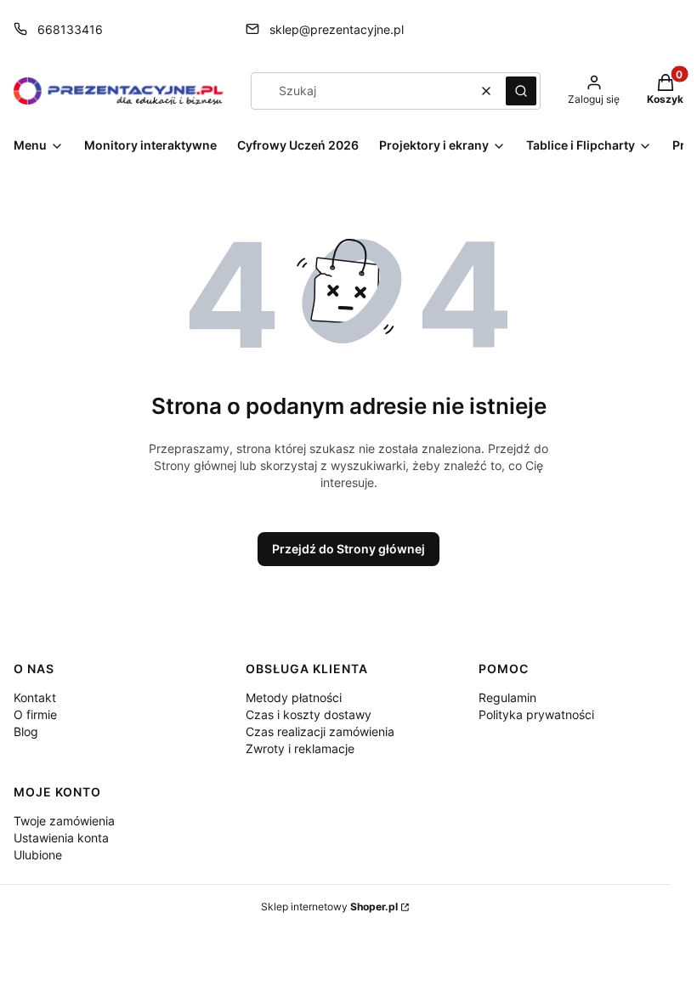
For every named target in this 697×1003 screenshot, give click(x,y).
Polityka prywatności (536, 714)
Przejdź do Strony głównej (348, 548)
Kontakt (35, 697)
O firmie (35, 714)
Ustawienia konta (61, 837)
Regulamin (507, 697)
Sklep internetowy (329, 906)
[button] (521, 90)
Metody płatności (294, 697)
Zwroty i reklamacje (300, 748)
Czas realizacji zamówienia (320, 731)
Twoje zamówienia (64, 820)
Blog (26, 731)
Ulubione (38, 854)
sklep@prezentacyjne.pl (336, 29)
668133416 (70, 29)
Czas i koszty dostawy (308, 714)
